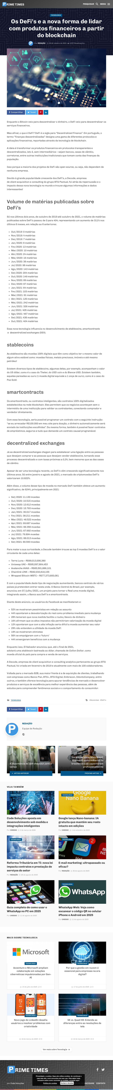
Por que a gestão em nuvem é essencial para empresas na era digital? (82, 971)
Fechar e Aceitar (67, 1083)
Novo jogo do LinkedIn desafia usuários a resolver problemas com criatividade (30, 1023)
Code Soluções (17, 1083)
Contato (100, 1083)
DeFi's (103, 700)
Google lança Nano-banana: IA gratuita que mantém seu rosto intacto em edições (79, 822)
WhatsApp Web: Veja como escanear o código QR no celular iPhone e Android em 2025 (80, 911)
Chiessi (13, 830)
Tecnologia (56, 15)
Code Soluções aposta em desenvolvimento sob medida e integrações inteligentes (27, 822)
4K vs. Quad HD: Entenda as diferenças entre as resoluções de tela (82, 1023)
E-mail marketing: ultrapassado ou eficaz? (82, 864)
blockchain (95, 700)
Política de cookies (50, 1083)
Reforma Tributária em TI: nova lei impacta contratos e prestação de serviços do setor (30, 866)
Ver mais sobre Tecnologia (55, 1049)
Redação (41, 43)
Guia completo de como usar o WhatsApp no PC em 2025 (27, 909)
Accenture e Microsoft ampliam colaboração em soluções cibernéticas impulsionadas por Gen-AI (30, 972)
